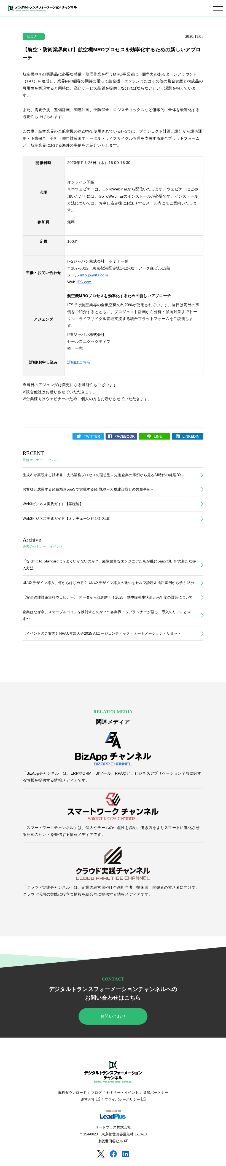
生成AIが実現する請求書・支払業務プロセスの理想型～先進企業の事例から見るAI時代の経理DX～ (104, 475)
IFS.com (84, 282)
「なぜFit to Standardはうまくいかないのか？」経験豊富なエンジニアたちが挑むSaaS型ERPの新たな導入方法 (109, 564)
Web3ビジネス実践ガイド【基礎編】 (53, 504)
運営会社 (88, 1100)
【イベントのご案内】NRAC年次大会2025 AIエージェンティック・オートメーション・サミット (102, 633)
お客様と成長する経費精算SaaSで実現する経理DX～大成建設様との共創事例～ (88, 489)
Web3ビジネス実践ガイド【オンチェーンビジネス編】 (67, 518)
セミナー (33, 36)
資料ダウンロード (72, 1093)
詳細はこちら (79, 362)
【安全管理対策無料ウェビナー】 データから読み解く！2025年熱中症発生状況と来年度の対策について (108, 597)
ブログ (96, 1093)
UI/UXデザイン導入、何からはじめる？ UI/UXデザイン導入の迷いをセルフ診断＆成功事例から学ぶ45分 (108, 583)
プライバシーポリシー (122, 1100)
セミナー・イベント (122, 1093)
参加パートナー (155, 1093)
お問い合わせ (113, 1016)
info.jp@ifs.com (94, 275)
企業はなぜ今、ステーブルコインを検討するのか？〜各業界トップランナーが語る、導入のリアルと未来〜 (107, 615)
